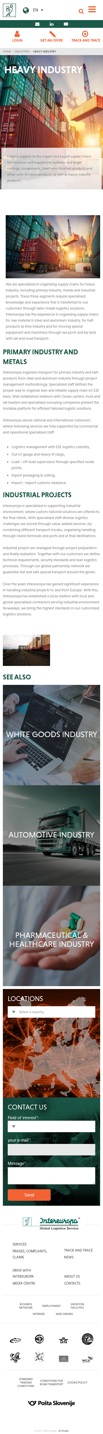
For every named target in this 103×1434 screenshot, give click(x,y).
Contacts (72, 1283)
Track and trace (78, 1250)
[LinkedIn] (52, 24)
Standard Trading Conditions (25, 1382)
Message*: (17, 1163)
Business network (26, 1306)
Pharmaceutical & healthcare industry (51, 939)
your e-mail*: (19, 1140)
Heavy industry (44, 51)
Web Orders (64, 1314)
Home (7, 51)
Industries (22, 51)
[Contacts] (37, 24)
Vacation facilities (77, 1306)
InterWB (39, 1314)
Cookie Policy (77, 1382)
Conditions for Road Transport (51, 1382)
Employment (51, 1305)
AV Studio (63, 1430)
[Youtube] (66, 24)
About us (72, 1276)
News (69, 1257)
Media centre (24, 1283)
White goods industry (51, 734)
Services (20, 1244)
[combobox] (51, 1012)
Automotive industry (51, 834)
